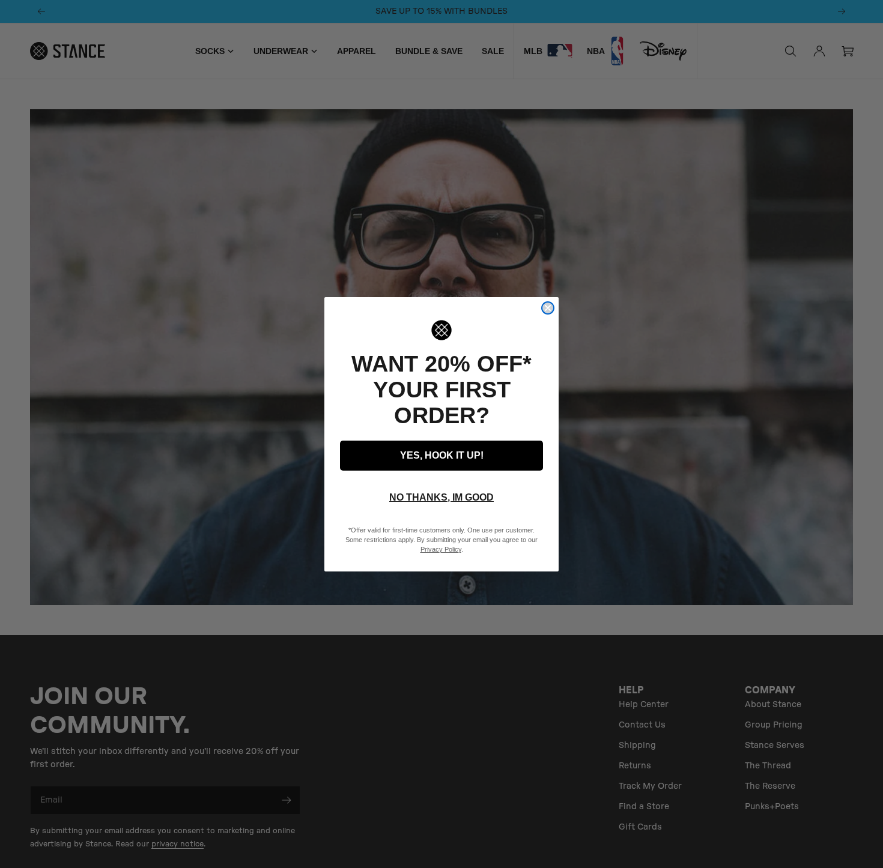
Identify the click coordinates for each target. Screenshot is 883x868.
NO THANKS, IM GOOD (441, 497)
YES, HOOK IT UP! (442, 455)
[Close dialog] (548, 308)
